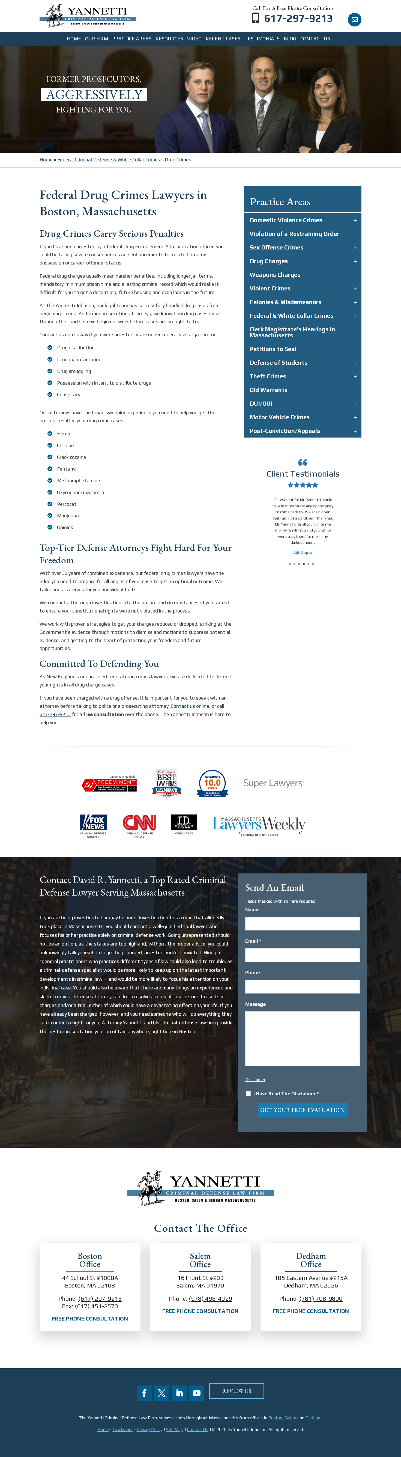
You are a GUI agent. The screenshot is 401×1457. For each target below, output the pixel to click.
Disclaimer (255, 1079)
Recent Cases (223, 38)
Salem (290, 1417)
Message (255, 1004)
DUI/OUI (261, 403)
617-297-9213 (298, 18)
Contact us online (190, 706)
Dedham (314, 1417)
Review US (236, 1390)
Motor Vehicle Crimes (280, 417)
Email (253, 941)
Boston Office (89, 1260)
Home (74, 38)
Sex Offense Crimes (276, 247)
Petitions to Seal (273, 348)
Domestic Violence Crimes (286, 220)
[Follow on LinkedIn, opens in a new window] (179, 1393)
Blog (290, 38)
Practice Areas (131, 38)
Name (252, 909)
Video (194, 38)
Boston (275, 1417)
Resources (169, 38)
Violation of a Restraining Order (294, 233)
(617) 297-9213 (100, 1298)
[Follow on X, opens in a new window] (161, 1393)
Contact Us (315, 38)
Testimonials (262, 38)
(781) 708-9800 (321, 1298)
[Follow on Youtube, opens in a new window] (196, 1393)
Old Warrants (269, 389)
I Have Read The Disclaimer (286, 1093)
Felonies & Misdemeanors (286, 301)
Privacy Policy (149, 1429)
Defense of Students (278, 362)
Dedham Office (311, 1260)
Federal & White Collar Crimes (291, 315)
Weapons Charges (275, 274)
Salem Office (200, 1260)
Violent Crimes (270, 288)
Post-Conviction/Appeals (285, 430)
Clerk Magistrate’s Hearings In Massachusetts (292, 332)
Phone (252, 972)
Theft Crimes (268, 376)
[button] (257, 537)
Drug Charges (269, 260)
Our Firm (96, 38)
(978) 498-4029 (210, 1298)
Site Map (174, 1429)
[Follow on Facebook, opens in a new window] (144, 1393)
